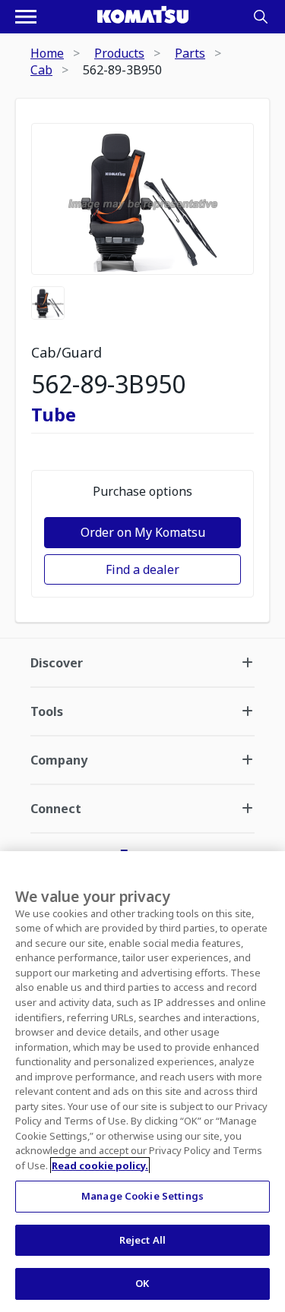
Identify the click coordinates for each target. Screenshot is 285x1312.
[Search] (261, 17)
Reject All (142, 1240)
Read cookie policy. (100, 1165)
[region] (142, 1081)
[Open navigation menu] (25, 16)
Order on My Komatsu (143, 532)
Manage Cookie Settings (142, 1196)
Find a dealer (142, 569)
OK (142, 1283)
